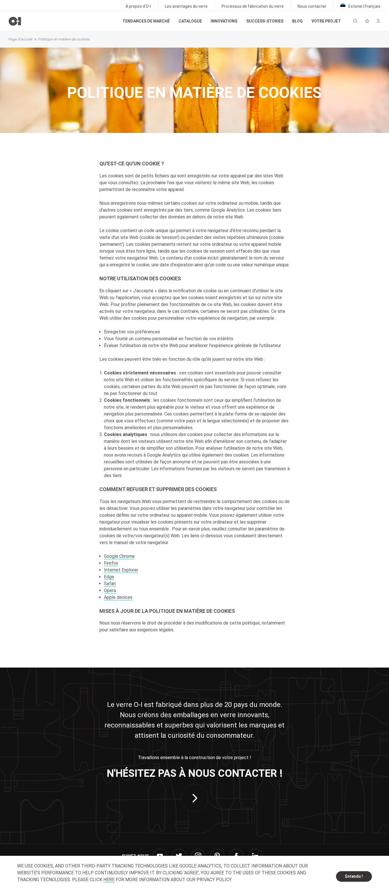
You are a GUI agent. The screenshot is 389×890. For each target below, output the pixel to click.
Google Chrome (119, 556)
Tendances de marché (146, 21)
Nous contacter (312, 6)
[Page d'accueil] (15, 21)
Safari (110, 583)
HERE (108, 879)
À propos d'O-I (138, 6)
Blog (297, 21)
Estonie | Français (363, 6)
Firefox (111, 563)
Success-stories (264, 21)
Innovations (224, 21)
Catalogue (190, 21)
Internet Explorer (121, 570)
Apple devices (118, 597)
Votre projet (326, 21)
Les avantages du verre (186, 6)
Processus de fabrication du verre (253, 6)
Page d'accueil (20, 39)
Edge (109, 576)
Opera (110, 590)
